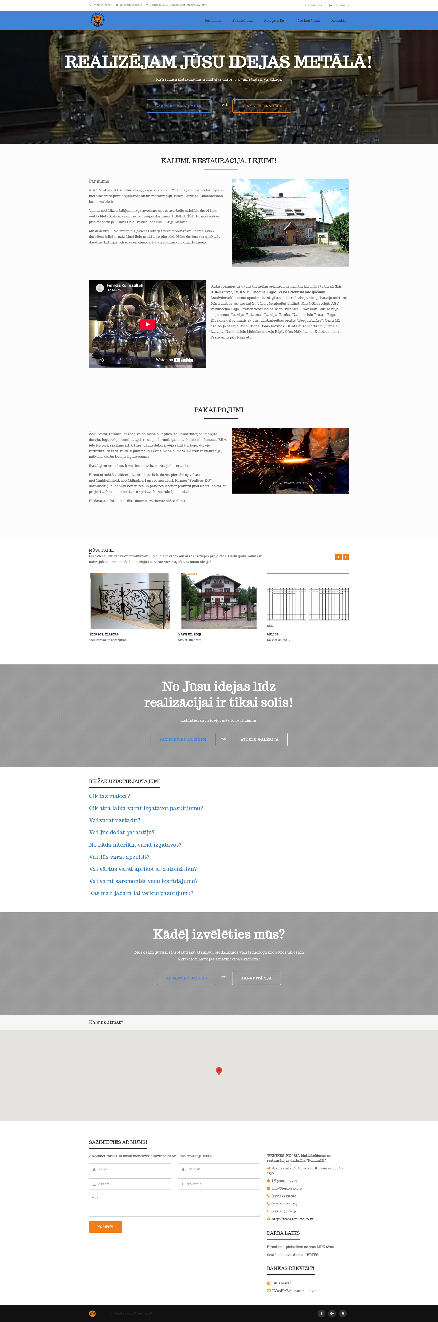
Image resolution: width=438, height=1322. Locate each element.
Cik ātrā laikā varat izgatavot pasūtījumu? (146, 808)
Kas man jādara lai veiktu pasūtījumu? (141, 893)
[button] (338, 557)
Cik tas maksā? (109, 796)
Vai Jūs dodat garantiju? (122, 832)
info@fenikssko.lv (131, 4)
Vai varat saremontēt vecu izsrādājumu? (143, 881)
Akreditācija (256, 978)
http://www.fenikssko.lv (292, 1219)
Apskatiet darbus (261, 106)
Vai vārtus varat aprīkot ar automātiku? (143, 869)
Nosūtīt (105, 1227)
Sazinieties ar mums (179, 106)
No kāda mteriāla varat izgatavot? (135, 844)
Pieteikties (313, 5)
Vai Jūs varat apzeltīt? (119, 856)
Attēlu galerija (260, 740)
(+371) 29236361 (102, 4)
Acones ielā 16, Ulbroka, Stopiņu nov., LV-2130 (178, 4)
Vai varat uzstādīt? (114, 820)
